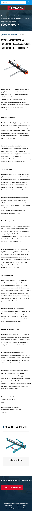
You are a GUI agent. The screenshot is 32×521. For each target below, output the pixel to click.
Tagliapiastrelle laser (7, 99)
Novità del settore (19, 16)
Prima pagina (4, 16)
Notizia (11, 16)
